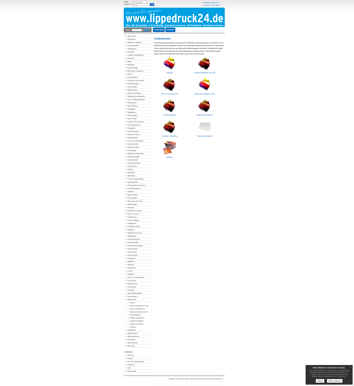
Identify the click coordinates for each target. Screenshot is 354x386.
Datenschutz (218, 379)
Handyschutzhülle (133, 157)
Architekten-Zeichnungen (135, 80)
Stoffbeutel (130, 261)
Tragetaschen (132, 217)
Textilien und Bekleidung (135, 55)
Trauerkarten (131, 287)
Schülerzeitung (132, 249)
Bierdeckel (130, 58)
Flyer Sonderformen (134, 125)
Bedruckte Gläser (133, 147)
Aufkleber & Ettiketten (134, 42)
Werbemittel (131, 339)
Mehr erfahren (334, 381)
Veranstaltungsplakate (134, 293)
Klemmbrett (131, 176)
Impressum (131, 365)
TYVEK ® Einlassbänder (135, 179)
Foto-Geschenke (133, 131)
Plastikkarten (131, 223)
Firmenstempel (132, 255)
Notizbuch (130, 207)
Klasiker (132, 303)
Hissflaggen (131, 109)
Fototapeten (131, 128)
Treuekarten (131, 258)
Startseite (130, 355)
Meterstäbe (131, 346)
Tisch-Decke (131, 280)
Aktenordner (131, 39)
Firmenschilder (132, 115)
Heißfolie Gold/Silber (136, 321)
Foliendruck (131, 172)
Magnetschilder (132, 195)
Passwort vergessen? (211, 2)
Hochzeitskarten (132, 160)
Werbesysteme (132, 343)
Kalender (130, 169)
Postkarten (131, 230)
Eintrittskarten (132, 103)
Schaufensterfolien (133, 239)
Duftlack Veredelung (134, 93)
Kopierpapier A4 (132, 182)
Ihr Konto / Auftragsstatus (135, 361)
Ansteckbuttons (132, 77)
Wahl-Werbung (132, 333)
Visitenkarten (131, 299)
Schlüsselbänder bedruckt (136, 185)
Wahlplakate (131, 330)
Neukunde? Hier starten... (212, 5)
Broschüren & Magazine (135, 71)
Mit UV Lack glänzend (137, 309)
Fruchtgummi (131, 150)
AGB (129, 368)
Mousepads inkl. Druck (135, 201)
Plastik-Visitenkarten (137, 324)
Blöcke (129, 61)
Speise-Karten (132, 252)
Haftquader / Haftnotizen (135, 153)
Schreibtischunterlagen (135, 245)
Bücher (129, 74)
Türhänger (130, 290)
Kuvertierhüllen (132, 198)
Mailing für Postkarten (134, 233)
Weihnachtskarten (133, 336)
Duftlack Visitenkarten (137, 318)
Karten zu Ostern (133, 214)
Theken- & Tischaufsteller (136, 277)
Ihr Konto (186, 379)
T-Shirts (130, 271)
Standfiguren (131, 112)
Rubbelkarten (131, 236)
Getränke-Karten (133, 144)
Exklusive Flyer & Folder (135, 122)
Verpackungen (132, 296)
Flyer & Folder (132, 118)
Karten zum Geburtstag (135, 141)
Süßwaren (130, 264)
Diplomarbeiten (132, 90)
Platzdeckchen (132, 284)
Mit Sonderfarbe (135, 315)
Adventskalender (133, 242)
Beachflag (130, 52)
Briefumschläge (132, 68)
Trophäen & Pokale (133, 226)
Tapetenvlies (131, 268)
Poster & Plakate (133, 220)
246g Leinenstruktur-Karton (139, 312)
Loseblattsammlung (133, 188)
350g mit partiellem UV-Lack (139, 306)
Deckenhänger (132, 87)
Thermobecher (132, 166)
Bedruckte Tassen (133, 134)
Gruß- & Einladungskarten (136, 99)
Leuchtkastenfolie (133, 45)
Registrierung (131, 371)
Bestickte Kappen (133, 83)
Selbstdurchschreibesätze (136, 96)
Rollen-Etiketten (132, 106)
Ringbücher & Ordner (134, 210)
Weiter (320, 381)
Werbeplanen (131, 49)
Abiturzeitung (131, 36)
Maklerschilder (132, 204)
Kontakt (129, 358)
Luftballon (130, 191)
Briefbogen (131, 64)
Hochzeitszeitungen (134, 163)
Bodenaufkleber (132, 137)
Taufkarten (131, 274)
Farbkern (133, 327)
